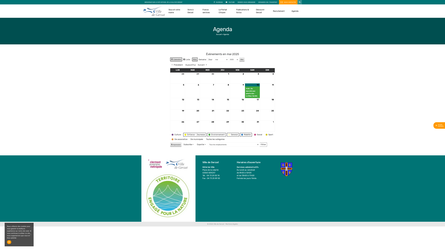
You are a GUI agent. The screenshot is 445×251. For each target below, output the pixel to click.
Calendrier (176, 59)
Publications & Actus (242, 11)
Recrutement (279, 11)
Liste (186, 60)
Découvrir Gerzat (260, 11)
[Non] (31, 234)
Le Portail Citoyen (223, 11)
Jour (210, 59)
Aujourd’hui (190, 65)
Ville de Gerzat (154, 11)
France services (206, 11)
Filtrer (263, 145)
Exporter (200, 144)
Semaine (202, 59)
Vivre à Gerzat (190, 11)
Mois (195, 59)
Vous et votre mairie (174, 11)
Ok (9, 242)
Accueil (219, 34)
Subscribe (188, 144)
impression (176, 145)
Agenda (295, 11)
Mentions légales (232, 224)
